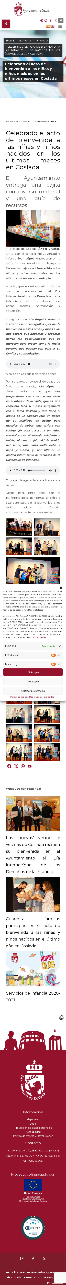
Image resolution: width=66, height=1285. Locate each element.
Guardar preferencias (33, 690)
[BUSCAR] (60, 20)
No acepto (33, 681)
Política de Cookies (37, 637)
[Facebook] (50, 20)
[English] (52, 25)
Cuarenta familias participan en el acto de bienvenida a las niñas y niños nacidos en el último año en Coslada (33, 932)
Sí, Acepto (33, 672)
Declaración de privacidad (41, 697)
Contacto (33, 1143)
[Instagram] (45, 20)
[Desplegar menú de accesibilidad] (6, 24)
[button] (61, 588)
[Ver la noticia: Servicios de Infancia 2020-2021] (33, 968)
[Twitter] (55, 20)
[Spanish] (48, 25)
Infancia (52, 121)
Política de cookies (19, 697)
